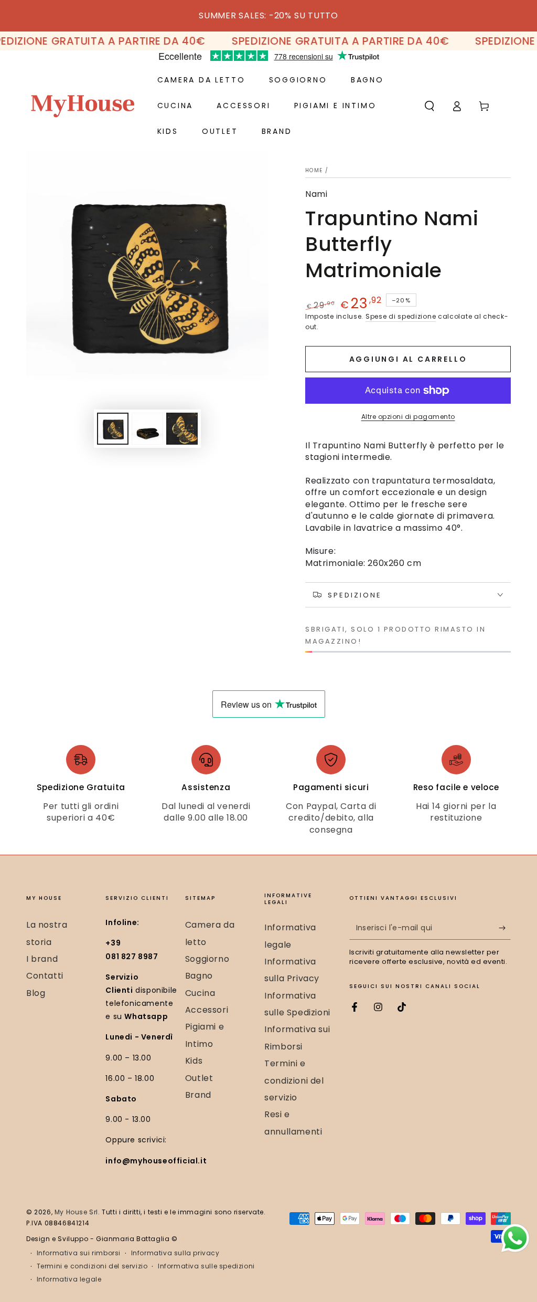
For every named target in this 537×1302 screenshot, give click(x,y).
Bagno (199, 976)
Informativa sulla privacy (175, 1253)
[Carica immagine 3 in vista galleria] (182, 429)
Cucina (200, 993)
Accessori (206, 1010)
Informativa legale (69, 1279)
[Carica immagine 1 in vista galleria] (112, 429)
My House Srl (76, 1212)
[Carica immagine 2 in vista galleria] (147, 429)
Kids (193, 1061)
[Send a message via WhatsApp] (515, 1238)
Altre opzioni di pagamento (408, 416)
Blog (35, 993)
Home (314, 170)
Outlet (199, 1078)
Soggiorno (207, 959)
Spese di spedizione (401, 316)
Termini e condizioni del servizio (294, 1080)
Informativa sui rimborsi (79, 1253)
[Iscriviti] (505, 927)
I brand (42, 959)
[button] (429, 106)
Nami (316, 194)
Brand (198, 1095)
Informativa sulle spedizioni (206, 1266)
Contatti (44, 976)
